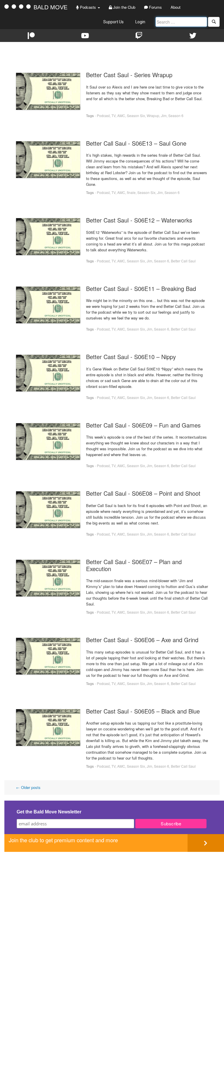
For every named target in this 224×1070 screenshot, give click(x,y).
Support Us (113, 22)
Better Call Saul (183, 260)
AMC (121, 115)
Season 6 (175, 115)
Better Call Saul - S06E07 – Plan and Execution (134, 565)
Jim (164, 115)
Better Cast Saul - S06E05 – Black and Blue (143, 711)
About (176, 7)
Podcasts (88, 7)
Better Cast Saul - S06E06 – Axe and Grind (142, 639)
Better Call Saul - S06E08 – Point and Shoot (143, 493)
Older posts (28, 787)
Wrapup (153, 115)
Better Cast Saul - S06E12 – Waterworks (139, 220)
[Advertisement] (114, 892)
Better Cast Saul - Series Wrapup (129, 74)
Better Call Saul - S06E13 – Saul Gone (136, 143)
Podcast (103, 115)
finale (131, 192)
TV (113, 115)
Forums (155, 7)
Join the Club (123, 7)
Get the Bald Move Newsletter (49, 811)
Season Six (136, 115)
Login (140, 22)
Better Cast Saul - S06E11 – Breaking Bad (141, 288)
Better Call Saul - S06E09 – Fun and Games (143, 425)
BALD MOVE (50, 7)
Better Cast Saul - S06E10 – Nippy (131, 356)
